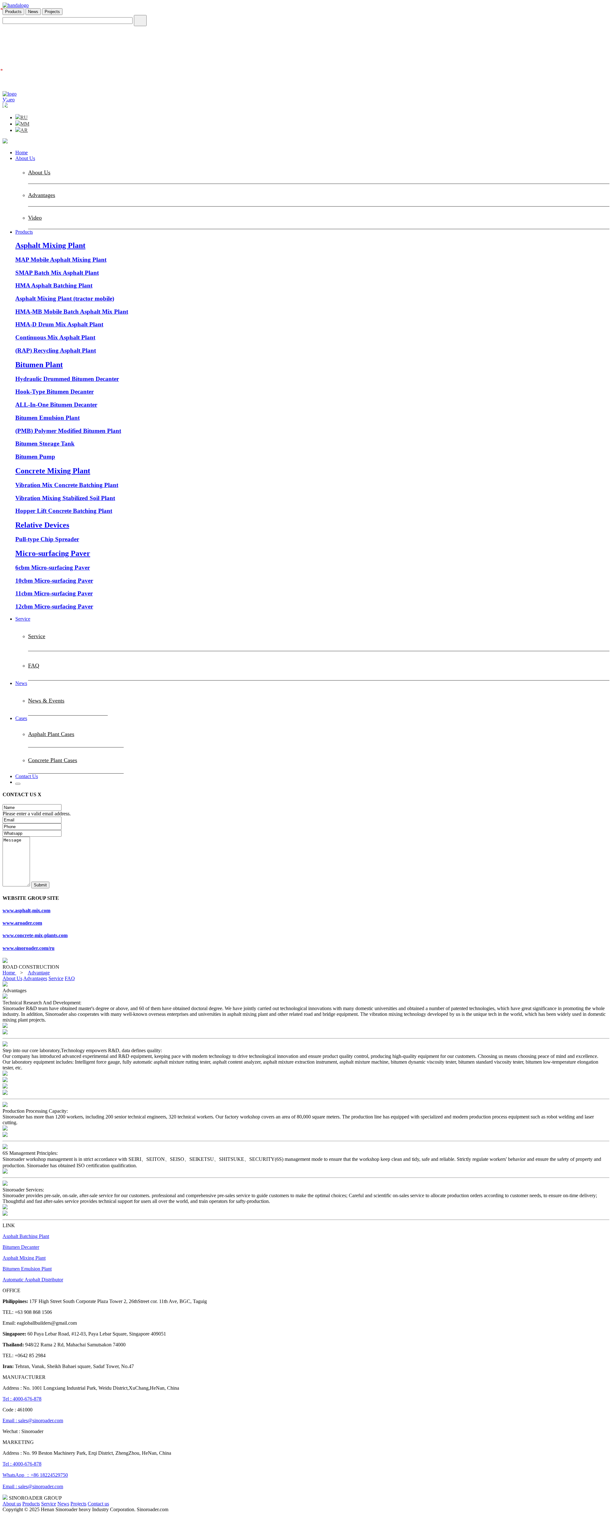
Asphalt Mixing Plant (50, 245)
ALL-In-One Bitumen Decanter (56, 404)
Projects (52, 11)
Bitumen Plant (39, 365)
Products (13, 11)
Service (22, 619)
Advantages (41, 195)
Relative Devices (42, 525)
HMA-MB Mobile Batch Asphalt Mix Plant (71, 311)
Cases (21, 718)
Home (21, 152)
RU (24, 117)
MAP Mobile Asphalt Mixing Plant (60, 259)
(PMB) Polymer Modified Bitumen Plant (68, 430)
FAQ (33, 665)
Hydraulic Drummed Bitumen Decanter (67, 378)
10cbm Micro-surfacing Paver (54, 580)
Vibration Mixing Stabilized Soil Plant (65, 498)
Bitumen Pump (35, 456)
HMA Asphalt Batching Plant (53, 285)
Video (35, 218)
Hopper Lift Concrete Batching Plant (63, 510)
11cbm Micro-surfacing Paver (54, 593)
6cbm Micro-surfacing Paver (52, 567)
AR (24, 130)
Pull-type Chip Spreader (47, 539)
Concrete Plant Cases (52, 760)
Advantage (39, 972)
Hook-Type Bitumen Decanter (54, 391)
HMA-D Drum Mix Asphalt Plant (59, 324)
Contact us (98, 1503)
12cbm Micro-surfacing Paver (54, 606)
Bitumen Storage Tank (45, 443)
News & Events (46, 700)
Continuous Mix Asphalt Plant (55, 337)
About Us (25, 158)
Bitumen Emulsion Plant (47, 417)
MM (24, 124)
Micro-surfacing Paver (52, 553)
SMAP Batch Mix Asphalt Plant (57, 272)
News (33, 11)
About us (12, 1503)
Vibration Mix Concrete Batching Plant (66, 485)
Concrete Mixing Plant (52, 471)
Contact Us (26, 776)
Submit (40, 885)
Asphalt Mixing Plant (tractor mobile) (64, 298)
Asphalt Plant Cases (51, 734)
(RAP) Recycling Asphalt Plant (55, 350)
